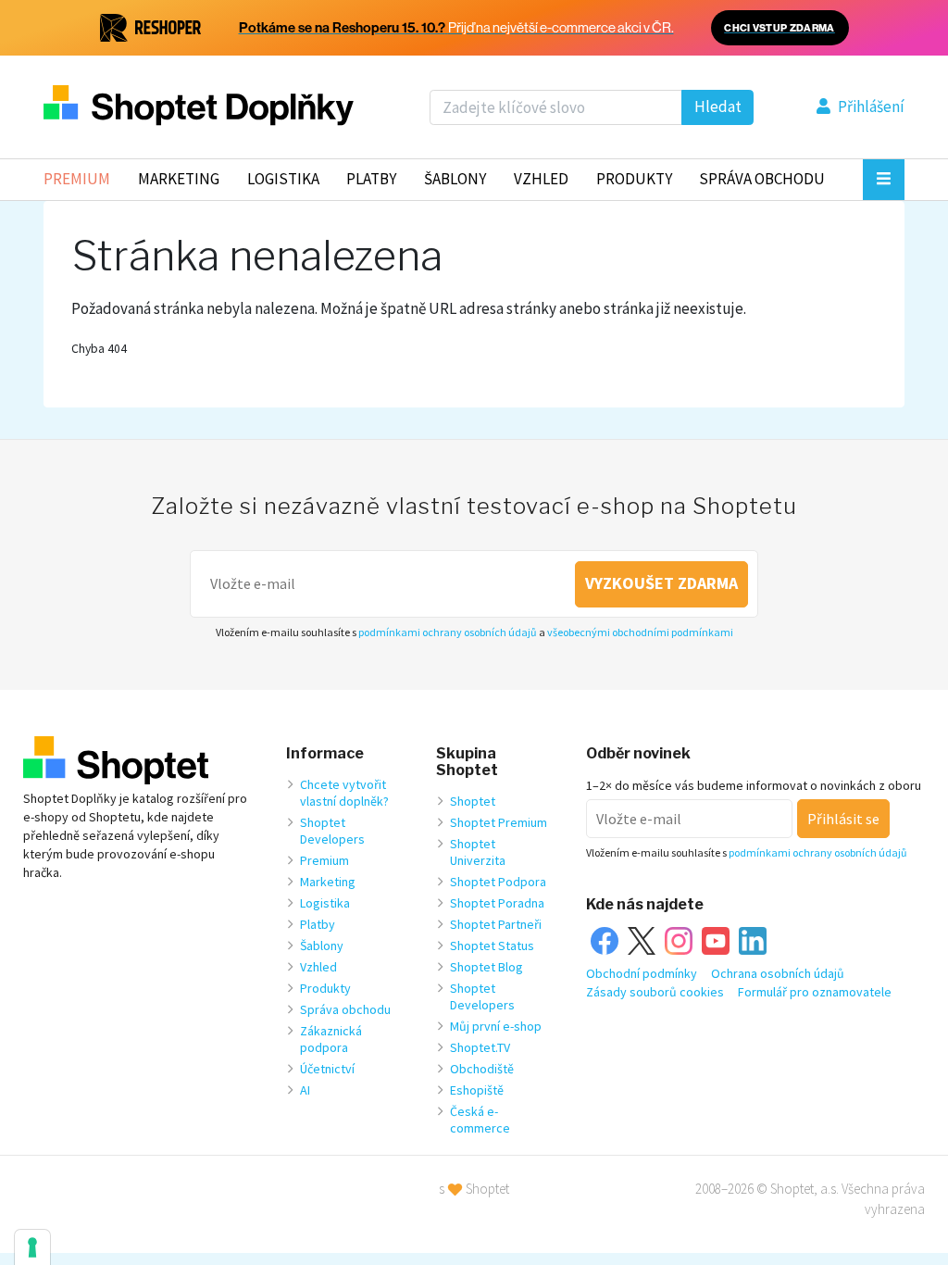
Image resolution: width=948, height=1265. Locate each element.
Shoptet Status (492, 945)
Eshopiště (477, 1090)
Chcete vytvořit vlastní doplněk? (344, 792)
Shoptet (472, 801)
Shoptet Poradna (497, 903)
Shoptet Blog (486, 966)
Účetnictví (327, 1068)
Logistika (283, 179)
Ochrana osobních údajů (777, 973)
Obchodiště (482, 1068)
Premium (77, 179)
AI (305, 1090)
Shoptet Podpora (498, 881)
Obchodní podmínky (641, 973)
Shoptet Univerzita (477, 852)
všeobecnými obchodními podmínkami (640, 632)
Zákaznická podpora (331, 1039)
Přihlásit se (843, 818)
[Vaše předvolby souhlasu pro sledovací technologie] (32, 1247)
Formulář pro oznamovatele (815, 991)
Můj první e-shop (496, 1026)
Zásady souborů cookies (655, 991)
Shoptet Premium (498, 822)
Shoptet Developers (332, 830)
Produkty (634, 179)
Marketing (178, 179)
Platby (371, 179)
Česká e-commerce (480, 1119)
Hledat (718, 106)
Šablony (455, 179)
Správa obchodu (345, 1009)
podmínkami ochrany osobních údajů (447, 632)
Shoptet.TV (480, 1047)
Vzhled (541, 179)
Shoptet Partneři (496, 924)
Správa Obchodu (762, 179)
